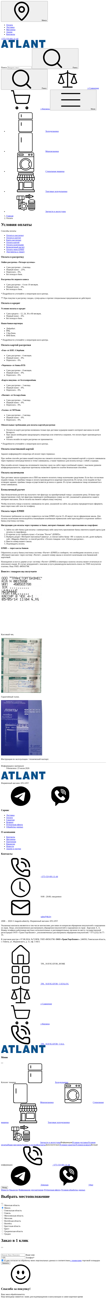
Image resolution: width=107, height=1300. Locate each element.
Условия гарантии (68, 1145)
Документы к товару (15, 252)
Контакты (10, 34)
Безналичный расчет (15, 247)
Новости (10, 846)
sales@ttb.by (46, 917)
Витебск (8, 1223)
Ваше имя (30, 1255)
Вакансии (10, 844)
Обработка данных (14, 827)
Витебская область (12, 1221)
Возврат (9, 822)
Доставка (10, 27)
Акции (9, 32)
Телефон (30, 1258)
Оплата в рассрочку (15, 235)
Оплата (9, 25)
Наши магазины (15, 1145)
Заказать (5, 1263)
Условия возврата (83, 1145)
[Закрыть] (2, 1203)
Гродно (7, 1234)
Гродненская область (13, 1231)
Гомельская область (13, 1210)
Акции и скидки (13, 849)
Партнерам (11, 842)
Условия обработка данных (73, 1190)
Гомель (7, 1213)
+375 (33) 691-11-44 (9, 39)
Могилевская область (13, 1216)
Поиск (4, 67)
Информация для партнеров (31, 1190)
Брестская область (12, 1226)
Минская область (12, 1205)
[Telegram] (20, 805)
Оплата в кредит (13, 238)
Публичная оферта (14, 824)
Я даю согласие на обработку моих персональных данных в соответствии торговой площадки (52, 1260)
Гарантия (10, 820)
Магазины (10, 30)
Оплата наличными (15, 245)
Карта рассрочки (13, 240)
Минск (7, 1208)
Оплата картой (12, 242)
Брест (6, 1229)
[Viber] (60, 805)
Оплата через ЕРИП (15, 249)
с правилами (76, 1260)
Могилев (8, 1218)
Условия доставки (80, 1142)
